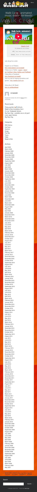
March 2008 (8, 463)
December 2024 (9, 173)
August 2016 (8, 264)
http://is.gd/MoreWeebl (11, 87)
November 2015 (9, 282)
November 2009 (9, 426)
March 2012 (8, 370)
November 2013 (9, 330)
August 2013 (8, 336)
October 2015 (9, 284)
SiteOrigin (26, 488)
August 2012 (8, 360)
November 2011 (9, 378)
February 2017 (9, 252)
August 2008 (8, 455)
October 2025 (9, 159)
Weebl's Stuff (25, 46)
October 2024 (9, 177)
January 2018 (9, 235)
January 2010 (9, 422)
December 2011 (9, 376)
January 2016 (9, 278)
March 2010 (8, 418)
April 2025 (8, 167)
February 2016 (9, 276)
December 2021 (9, 199)
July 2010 (8, 410)
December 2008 (9, 447)
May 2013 (8, 342)
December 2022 (9, 193)
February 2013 (9, 348)
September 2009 (10, 430)
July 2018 (8, 223)
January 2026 (9, 153)
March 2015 (8, 298)
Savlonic (7, 129)
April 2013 (8, 344)
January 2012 (9, 374)
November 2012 (9, 354)
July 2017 (8, 243)
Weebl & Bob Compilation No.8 (14, 109)
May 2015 (8, 294)
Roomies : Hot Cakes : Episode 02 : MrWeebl (19, 474)
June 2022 (8, 195)
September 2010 (10, 406)
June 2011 (8, 388)
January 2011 (9, 398)
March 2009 (8, 442)
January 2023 (9, 191)
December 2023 (9, 185)
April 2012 (8, 368)
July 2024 (8, 181)
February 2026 (9, 151)
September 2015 (10, 286)
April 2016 (8, 272)
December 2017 (9, 237)
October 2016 (9, 260)
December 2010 (9, 400)
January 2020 (9, 213)
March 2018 (8, 231)
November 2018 (9, 221)
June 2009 (8, 435)
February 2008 (9, 465)
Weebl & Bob (9, 139)
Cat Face (7, 127)
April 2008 (8, 461)
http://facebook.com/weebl (13, 76)
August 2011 (8, 384)
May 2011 (8, 390)
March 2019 (8, 217)
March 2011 (8, 394)
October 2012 (9, 356)
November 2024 (9, 175)
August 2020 (8, 207)
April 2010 (8, 416)
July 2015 (8, 290)
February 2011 (9, 396)
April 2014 (8, 320)
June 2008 (8, 459)
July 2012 (8, 362)
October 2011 (9, 380)
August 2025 (8, 163)
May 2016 (8, 270)
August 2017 (8, 241)
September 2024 (10, 179)
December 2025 (9, 155)
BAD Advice (8, 125)
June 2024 (8, 183)
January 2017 (9, 254)
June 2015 (8, 292)
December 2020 (9, 205)
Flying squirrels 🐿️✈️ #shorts (13, 107)
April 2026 (8, 147)
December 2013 (9, 328)
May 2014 (8, 318)
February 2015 (9, 300)
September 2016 (10, 262)
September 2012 (10, 358)
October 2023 (9, 187)
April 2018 (8, 229)
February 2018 (9, 233)
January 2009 (9, 445)
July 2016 (8, 266)
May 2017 (8, 247)
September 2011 (10, 382)
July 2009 (8, 434)
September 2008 (10, 453)
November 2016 (9, 258)
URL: (13, 51)
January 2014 (9, 326)
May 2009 (8, 438)
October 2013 (9, 332)
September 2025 (10, 161)
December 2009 (9, 424)
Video (6, 137)
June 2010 (8, 412)
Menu (32, 2)
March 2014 (8, 322)
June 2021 (8, 201)
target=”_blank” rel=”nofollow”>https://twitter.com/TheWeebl (18, 71)
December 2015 (9, 280)
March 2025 (8, 169)
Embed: (13, 54)
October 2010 (9, 404)
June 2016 (8, 268)
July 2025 (8, 165)
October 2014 (9, 308)
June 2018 (8, 225)
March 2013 (8, 346)
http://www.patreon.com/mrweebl (14, 68)
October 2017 (9, 239)
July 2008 (8, 457)
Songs (7, 131)
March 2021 (8, 203)
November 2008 (9, 449)
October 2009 (9, 428)
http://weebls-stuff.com (17, 80)
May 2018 (8, 227)
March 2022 (8, 197)
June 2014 (8, 316)
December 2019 (9, 215)
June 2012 (8, 364)
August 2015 (8, 288)
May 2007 (8, 467)
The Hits (7, 133)
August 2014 (8, 312)
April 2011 (8, 392)
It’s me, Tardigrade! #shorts (13, 111)
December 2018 (9, 219)
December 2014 (9, 304)
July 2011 (8, 386)
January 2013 (9, 350)
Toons (22, 98)
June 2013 (8, 340)
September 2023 (10, 189)
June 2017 (8, 244)
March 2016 (8, 274)
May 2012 (8, 366)
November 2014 (9, 306)
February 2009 (9, 443)
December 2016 (9, 256)
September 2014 (10, 310)
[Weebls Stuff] (15, 4)
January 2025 (9, 171)
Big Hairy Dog (9, 117)
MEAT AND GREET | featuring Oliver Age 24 (17, 473)
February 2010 (9, 420)
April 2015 (8, 296)
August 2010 (8, 408)
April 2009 (8, 439)
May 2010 (8, 414)
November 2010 (9, 402)
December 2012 (9, 352)
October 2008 (9, 451)
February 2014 (9, 324)
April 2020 (8, 211)
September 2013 (10, 334)
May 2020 (8, 209)
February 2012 (9, 372)
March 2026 (8, 149)
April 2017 (8, 248)
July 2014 (8, 314)
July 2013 (8, 338)
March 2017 (8, 251)
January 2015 (9, 302)
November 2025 (9, 157)
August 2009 (8, 432)
